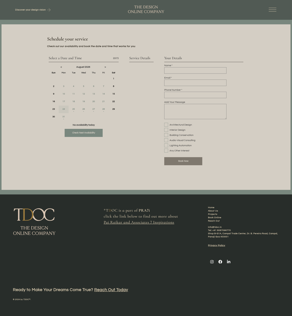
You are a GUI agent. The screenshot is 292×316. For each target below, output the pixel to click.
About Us (213, 211)
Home (211, 207)
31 (64, 117)
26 (83, 110)
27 (93, 110)
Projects (212, 214)
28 (103, 110)
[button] (236, 10)
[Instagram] (212, 261)
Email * (168, 78)
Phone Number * (173, 90)
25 (73, 110)
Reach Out (214, 221)
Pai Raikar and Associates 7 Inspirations (139, 222)
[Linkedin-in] (228, 261)
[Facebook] (220, 261)
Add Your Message (174, 102)
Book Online (214, 217)
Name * (168, 65)
